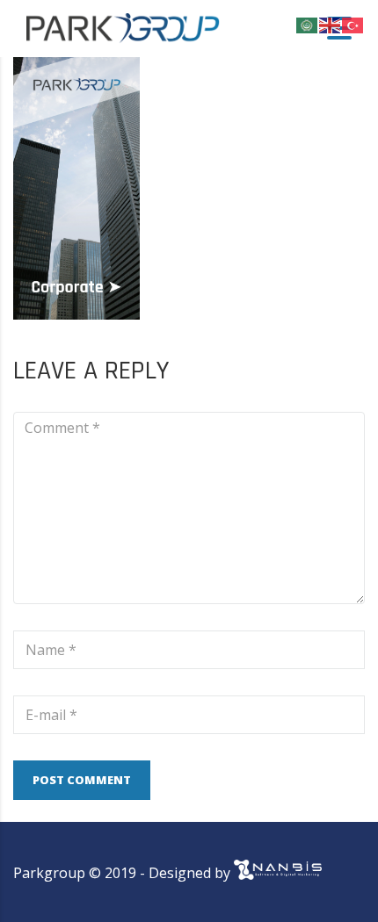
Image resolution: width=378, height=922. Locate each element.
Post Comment (82, 780)
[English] (330, 23)
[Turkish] (353, 23)
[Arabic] (307, 23)
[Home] (123, 27)
